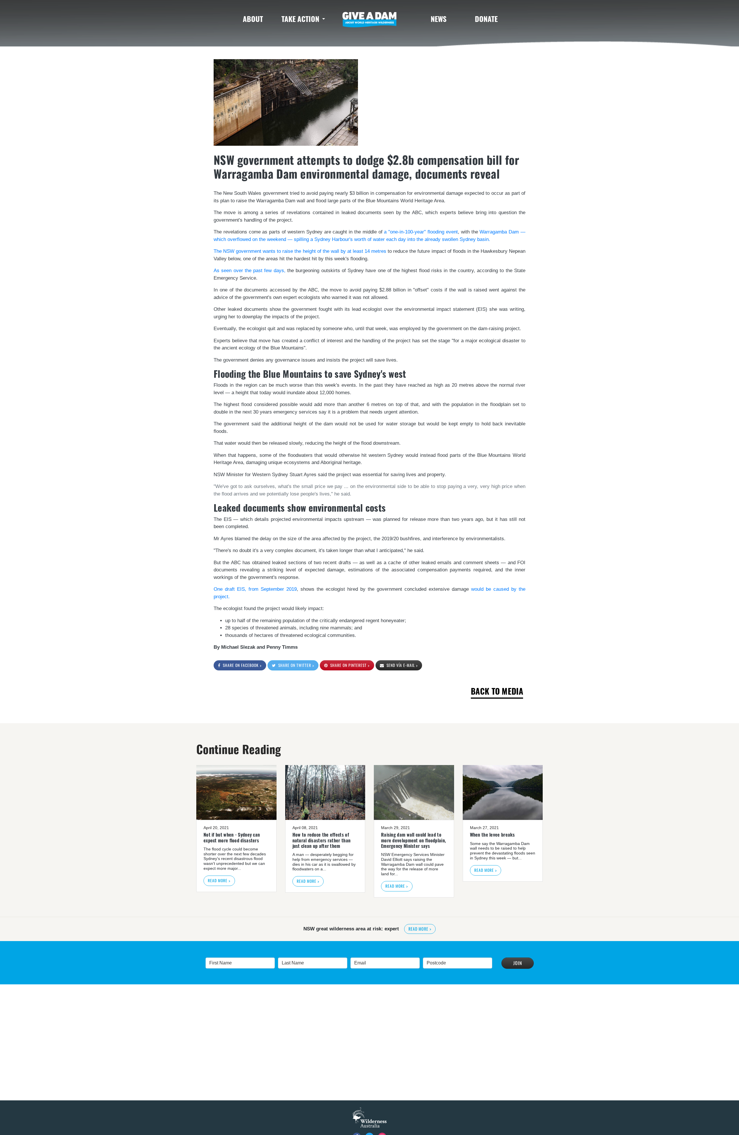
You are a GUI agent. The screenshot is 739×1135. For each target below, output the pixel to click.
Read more (469, 931)
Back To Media (497, 691)
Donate (486, 18)
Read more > (219, 880)
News (439, 18)
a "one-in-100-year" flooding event (421, 232)
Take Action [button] (300, 18)
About (253, 18)
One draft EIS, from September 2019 (255, 589)
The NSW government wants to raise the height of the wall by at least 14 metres (300, 251)
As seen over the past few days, (249, 270)
